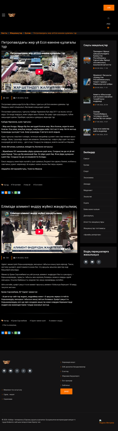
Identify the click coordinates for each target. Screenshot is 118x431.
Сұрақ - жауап (9, 394)
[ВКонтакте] (2, 192)
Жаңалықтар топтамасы (94, 228)
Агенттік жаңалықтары (94, 222)
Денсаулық (89, 216)
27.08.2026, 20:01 (101, 134)
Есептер (65, 371)
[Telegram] (19, 192)
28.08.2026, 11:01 (101, 87)
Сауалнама (8, 399)
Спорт (86, 171)
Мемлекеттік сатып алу (13, 390)
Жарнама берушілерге (70, 376)
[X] (12, 192)
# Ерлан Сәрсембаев (19, 321)
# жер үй (27, 185)
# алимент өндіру (55, 321)
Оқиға (86, 203)
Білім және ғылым (91, 209)
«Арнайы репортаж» (92, 235)
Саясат (87, 159)
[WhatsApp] (15, 192)
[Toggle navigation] (3, 15)
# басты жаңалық (9, 325)
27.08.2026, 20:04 (101, 105)
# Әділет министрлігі (38, 321)
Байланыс (66, 385)
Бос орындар (67, 381)
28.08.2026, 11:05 (101, 68)
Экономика (88, 178)
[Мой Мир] (9, 192)
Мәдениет (88, 190)
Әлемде (87, 184)
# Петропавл (16, 185)
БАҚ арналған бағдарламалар (73, 367)
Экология (88, 197)
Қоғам (86, 165)
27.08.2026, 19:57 (101, 122)
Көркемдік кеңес (68, 362)
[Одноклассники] (6, 192)
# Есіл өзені (37, 185)
